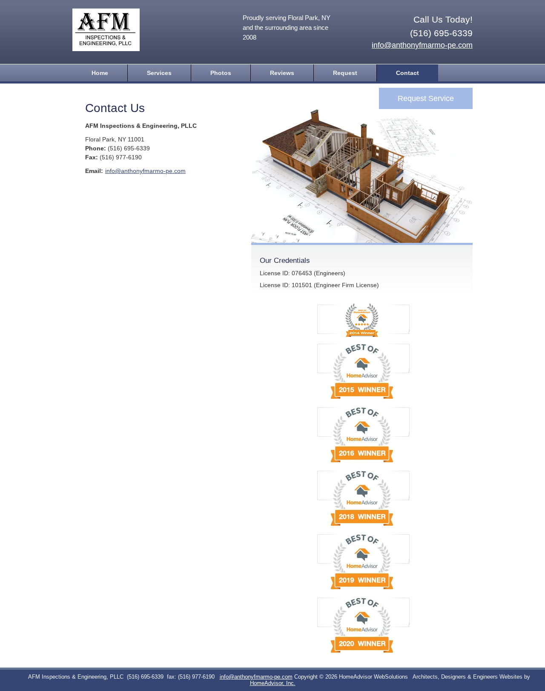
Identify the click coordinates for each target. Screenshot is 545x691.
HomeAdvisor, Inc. (272, 683)
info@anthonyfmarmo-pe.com (422, 45)
